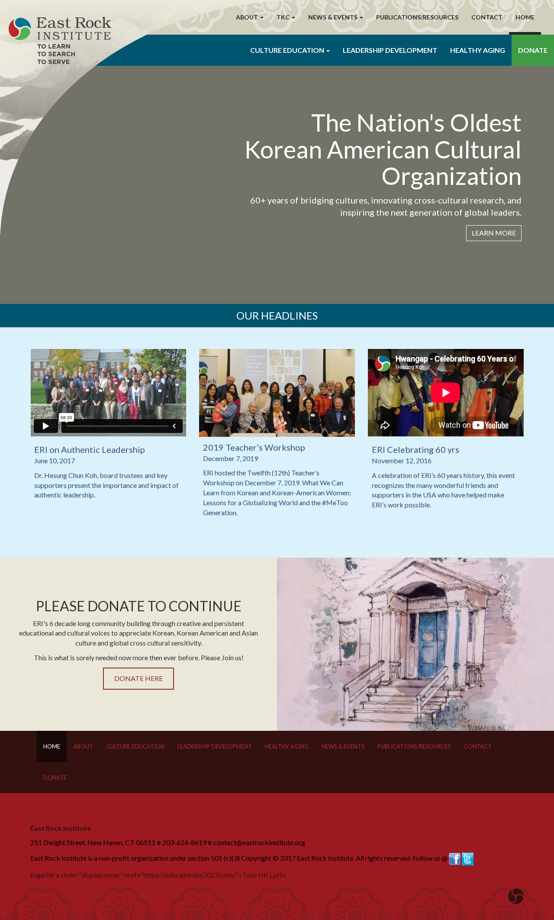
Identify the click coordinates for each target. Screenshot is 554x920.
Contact (486, 17)
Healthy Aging (477, 50)
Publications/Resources (417, 17)
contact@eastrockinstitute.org (259, 842)
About (83, 746)
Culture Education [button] (287, 50)
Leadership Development (390, 50)
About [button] (247, 17)
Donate (533, 50)
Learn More (494, 233)
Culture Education (135, 746)
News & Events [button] (333, 17)
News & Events (343, 746)
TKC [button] (284, 17)
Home (525, 17)
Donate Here (138, 678)
